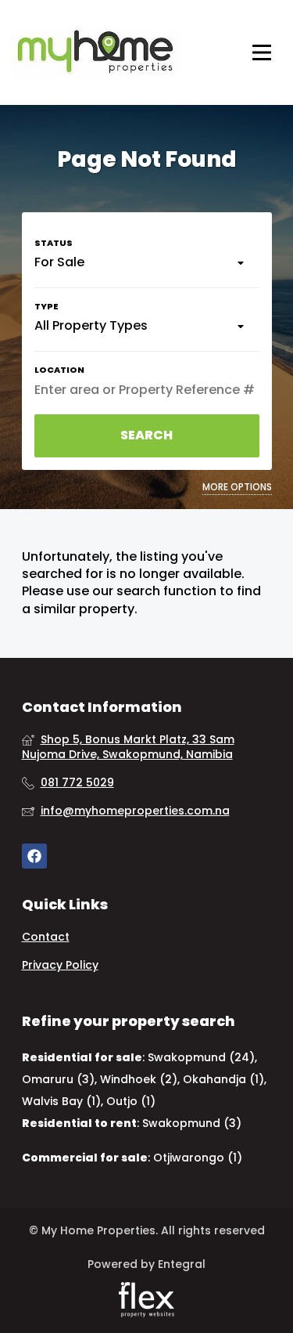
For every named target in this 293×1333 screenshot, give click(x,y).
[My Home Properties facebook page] (34, 856)
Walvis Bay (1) (61, 1101)
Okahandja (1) (223, 1079)
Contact (46, 937)
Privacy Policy (60, 965)
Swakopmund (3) (191, 1123)
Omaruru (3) (58, 1079)
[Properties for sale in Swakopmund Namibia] (95, 52)
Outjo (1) (130, 1101)
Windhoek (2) (138, 1079)
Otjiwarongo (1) (197, 1157)
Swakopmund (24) (201, 1057)
